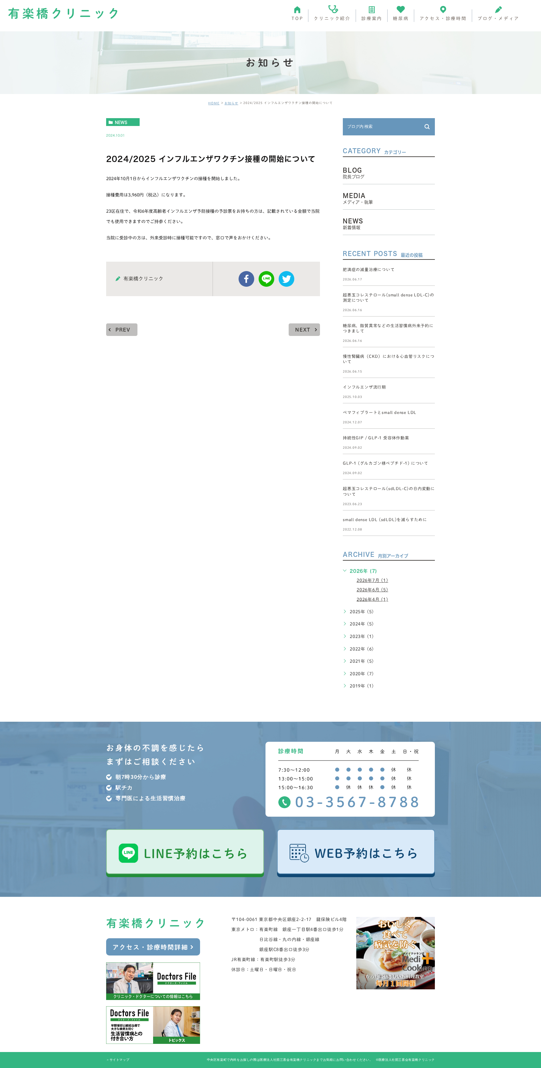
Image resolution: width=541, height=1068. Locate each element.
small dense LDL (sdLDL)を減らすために (385, 520)
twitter (286, 279)
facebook (246, 279)
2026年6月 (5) (372, 590)
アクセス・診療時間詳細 (150, 947)
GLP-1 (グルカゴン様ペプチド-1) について (385, 464)
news (121, 122)
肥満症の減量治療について (369, 270)
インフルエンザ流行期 (364, 387)
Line (266, 279)
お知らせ (231, 103)
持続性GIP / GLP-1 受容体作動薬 (376, 438)
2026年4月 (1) (372, 599)
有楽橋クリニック (65, 13)
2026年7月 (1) (372, 580)
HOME (213, 103)
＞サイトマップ (117, 1060)
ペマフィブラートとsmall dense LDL (379, 413)
